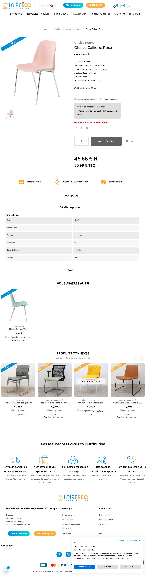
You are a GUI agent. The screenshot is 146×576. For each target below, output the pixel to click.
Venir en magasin (45, 533)
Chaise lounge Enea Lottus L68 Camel (127, 403)
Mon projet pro (73, 5)
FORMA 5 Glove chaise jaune (91, 403)
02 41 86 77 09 (95, 5)
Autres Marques (90, 99)
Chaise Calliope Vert (18, 329)
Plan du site (66, 528)
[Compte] (107, 7)
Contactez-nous (19, 533)
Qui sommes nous (69, 515)
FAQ (100, 528)
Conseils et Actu (68, 533)
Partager (76, 128)
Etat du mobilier (105, 515)
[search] (51, 6)
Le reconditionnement (71, 524)
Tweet (81, 128)
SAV (100, 533)
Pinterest (87, 128)
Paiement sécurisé (106, 519)
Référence (106, 99)
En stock (20, 414)
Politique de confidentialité (129, 540)
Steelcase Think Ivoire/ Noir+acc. (55, 403)
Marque (80, 99)
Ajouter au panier (106, 141)
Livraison (102, 524)
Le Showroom (67, 519)
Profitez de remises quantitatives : (90, 106)
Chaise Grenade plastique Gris (18, 403)
